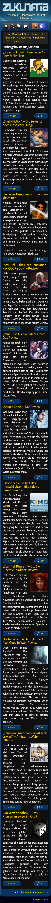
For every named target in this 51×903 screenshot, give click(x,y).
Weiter (12, 115)
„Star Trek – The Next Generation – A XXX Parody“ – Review (24, 266)
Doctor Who (25, 37)
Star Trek (10, 37)
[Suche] (12, 26)
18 (42, 727)
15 (42, 328)
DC (8, 41)
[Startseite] (6, 26)
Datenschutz (39, 899)
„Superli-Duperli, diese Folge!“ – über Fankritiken (24, 54)
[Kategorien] (19, 26)
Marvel (17, 41)
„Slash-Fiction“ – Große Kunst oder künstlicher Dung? (22, 123)
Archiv (20, 892)
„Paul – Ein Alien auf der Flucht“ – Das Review (25, 336)
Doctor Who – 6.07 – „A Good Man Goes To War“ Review (23, 641)
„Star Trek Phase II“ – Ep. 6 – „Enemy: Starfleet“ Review (21, 568)
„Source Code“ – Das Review (21, 407)
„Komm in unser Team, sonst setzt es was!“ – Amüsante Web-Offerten (25, 736)
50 (42, 560)
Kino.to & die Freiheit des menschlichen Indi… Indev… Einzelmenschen (21, 486)
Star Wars (40, 37)
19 (42, 115)
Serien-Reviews (32, 34)
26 (42, 188)
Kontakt (29, 892)
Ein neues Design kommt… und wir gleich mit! (25, 196)
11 (41, 477)
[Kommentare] (26, 26)
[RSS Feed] (35, 26)
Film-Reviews (14, 34)
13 (42, 633)
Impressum (40, 892)
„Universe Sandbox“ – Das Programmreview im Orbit (20, 814)
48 (42, 259)
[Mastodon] (42, 26)
